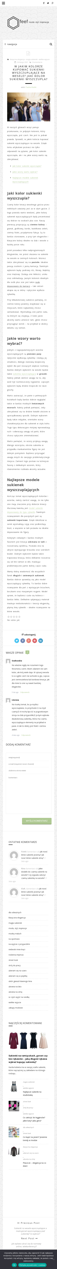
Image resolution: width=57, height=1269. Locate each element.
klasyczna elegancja (17, 59)
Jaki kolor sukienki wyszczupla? (26, 166)
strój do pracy (15, 965)
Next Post (28, 1238)
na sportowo (14, 939)
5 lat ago (15, 692)
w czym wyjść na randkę (19, 997)
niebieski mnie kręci (17, 949)
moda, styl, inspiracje (18, 928)
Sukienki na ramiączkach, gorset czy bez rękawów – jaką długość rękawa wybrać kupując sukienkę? (28, 1059)
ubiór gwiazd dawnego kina (20, 981)
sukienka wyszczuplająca (24, 374)
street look (13, 960)
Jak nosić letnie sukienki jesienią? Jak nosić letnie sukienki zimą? (34, 854)
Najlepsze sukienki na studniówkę (32, 1093)
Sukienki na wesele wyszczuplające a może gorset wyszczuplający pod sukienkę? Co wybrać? (30, 1231)
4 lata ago (16, 735)
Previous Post (30, 1222)
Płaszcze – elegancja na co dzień (34, 1164)
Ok (14, 1265)
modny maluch (15, 933)
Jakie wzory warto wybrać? (25, 172)
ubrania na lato (15, 986)
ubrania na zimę (15, 992)
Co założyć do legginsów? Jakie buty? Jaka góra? (34, 1119)
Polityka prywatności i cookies (32, 1265)
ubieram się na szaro (18, 970)
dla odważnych (15, 912)
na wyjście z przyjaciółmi (19, 944)
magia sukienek (32, 59)
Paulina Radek (31, 87)
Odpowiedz (25, 692)
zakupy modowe (16, 1007)
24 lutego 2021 (22, 62)
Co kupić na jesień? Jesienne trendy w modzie (35, 1139)
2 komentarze (37, 62)
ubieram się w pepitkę (18, 976)
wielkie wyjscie (44, 59)
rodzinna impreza (16, 954)
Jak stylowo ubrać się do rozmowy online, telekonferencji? (26, 1245)
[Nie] (53, 1259)
